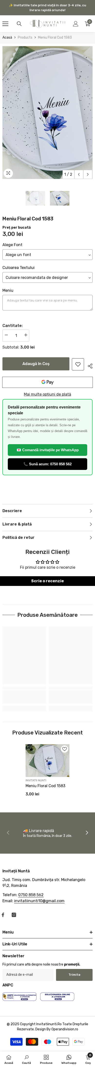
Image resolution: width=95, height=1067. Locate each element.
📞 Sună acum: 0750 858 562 (47, 464)
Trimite (74, 974)
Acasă (7, 37)
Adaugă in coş (36, 363)
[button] (79, 174)
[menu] (5, 24)
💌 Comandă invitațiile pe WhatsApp (48, 450)
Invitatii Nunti (36, 780)
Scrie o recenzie (47, 581)
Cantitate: (12, 325)
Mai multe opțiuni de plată (47, 394)
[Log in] (75, 23)
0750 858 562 (31, 894)
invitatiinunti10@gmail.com (39, 901)
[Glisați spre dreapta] (87, 833)
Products (25, 37)
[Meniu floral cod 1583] (47, 760)
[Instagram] (14, 914)
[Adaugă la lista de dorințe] (64, 749)
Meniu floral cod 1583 (45, 786)
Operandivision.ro (64, 1029)
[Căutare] (19, 24)
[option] (47, 112)
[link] (78, 364)
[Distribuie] (88, 365)
